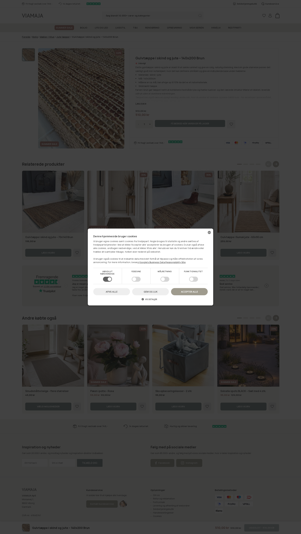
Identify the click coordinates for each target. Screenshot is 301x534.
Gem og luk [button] (150, 291)
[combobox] (209, 232)
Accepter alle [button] (189, 291)
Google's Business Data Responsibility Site (162, 262)
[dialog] (150, 267)
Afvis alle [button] (111, 291)
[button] (150, 300)
